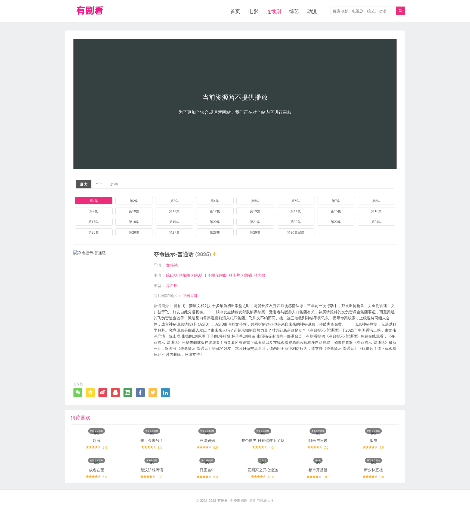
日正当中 (207, 469)
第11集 (174, 211)
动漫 (312, 10)
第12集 (215, 211)
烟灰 (373, 440)
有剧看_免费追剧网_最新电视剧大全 (245, 500)
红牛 (114, 184)
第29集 (255, 232)
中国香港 (190, 295)
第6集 (295, 200)
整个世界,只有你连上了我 (262, 440)
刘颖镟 (247, 275)
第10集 (134, 211)
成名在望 (96, 469)
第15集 (336, 211)
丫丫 (99, 184)
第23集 (336, 221)
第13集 (255, 211)
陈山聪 (172, 275)
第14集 (295, 211)
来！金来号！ (151, 440)
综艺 (294, 10)
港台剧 (172, 285)
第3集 (174, 200)
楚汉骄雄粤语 (151, 469)
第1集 (93, 200)
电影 (253, 10)
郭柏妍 (222, 275)
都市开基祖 (317, 469)
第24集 (376, 221)
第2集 (134, 200)
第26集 (134, 232)
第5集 (255, 200)
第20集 (215, 221)
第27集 (174, 232)
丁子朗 (209, 275)
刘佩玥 (197, 275)
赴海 (96, 440)
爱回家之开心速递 (263, 469)
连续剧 (273, 10)
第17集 (93, 221)
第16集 (376, 211)
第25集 (93, 232)
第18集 (134, 221)
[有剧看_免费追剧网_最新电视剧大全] (90, 10)
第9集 (93, 211)
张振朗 (184, 275)
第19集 (174, 221)
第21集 (255, 221)
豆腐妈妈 (207, 440)
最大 (84, 184)
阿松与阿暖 (317, 440)
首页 (235, 10)
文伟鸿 (172, 265)
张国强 (259, 275)
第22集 (295, 221)
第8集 (376, 200)
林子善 (234, 275)
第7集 (336, 200)
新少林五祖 (373, 469)
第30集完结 (295, 232)
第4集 (215, 200)
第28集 (215, 232)
